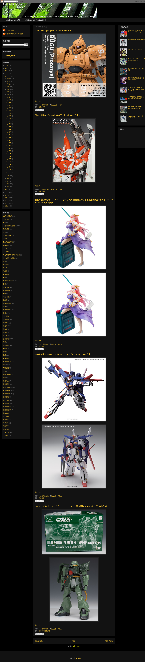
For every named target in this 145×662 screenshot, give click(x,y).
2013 (7, 198)
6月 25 (9, 110)
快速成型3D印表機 (9, 258)
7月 (8, 92)
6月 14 (9, 140)
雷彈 (4, 352)
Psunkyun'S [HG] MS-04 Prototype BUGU (54, 31)
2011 (7, 203)
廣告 (4, 377)
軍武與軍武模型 (8, 280)
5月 (8, 176)
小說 (4, 222)
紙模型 (5, 300)
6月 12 (9, 145)
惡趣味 (5, 326)
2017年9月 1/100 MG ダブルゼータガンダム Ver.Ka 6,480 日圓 (62, 354)
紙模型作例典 (7, 303)
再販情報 (6, 245)
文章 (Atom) (76, 646)
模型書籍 (6, 397)
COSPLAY (6, 432)
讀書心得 (6, 429)
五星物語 (6, 229)
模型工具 (6, 381)
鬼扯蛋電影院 (7, 310)
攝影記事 (6, 423)
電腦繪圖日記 (7, 361)
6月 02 (9, 169)
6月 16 (9, 134)
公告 (4, 232)
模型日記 (6, 384)
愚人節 (5, 335)
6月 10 (9, 151)
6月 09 (9, 153)
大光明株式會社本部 (13, 20)
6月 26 (9, 108)
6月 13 (9, 143)
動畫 (4, 313)
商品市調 (6, 316)
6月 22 (9, 118)
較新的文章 (39, 641)
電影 (4, 364)
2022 (7, 65)
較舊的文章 (109, 641)
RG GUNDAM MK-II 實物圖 (136, 39)
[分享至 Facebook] (41, 110)
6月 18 (9, 129)
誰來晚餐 (6, 416)
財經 (4, 306)
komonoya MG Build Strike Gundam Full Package (136, 31)
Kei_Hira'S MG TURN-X (135, 49)
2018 (7, 73)
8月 (8, 89)
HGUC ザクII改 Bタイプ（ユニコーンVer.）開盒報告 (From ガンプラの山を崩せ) (72, 506)
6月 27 (9, 105)
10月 (8, 84)
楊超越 (5, 348)
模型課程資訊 (7, 406)
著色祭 (5, 332)
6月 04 (9, 167)
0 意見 (60, 105)
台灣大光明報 (7, 235)
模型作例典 (42, 107)
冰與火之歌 (6, 248)
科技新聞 (6, 274)
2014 (7, 195)
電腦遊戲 (6, 358)
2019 (7, 71)
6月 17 (9, 132)
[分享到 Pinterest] (43, 110)
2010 (7, 206)
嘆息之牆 (6, 368)
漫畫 (4, 371)
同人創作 (6, 251)
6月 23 (9, 116)
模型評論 (6, 400)
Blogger (78, 658)
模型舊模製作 (7, 410)
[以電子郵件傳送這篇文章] (36, 110)
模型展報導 (6, 394)
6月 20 (9, 124)
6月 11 (9, 148)
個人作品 (6, 287)
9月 (8, 86)
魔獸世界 (6, 426)
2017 (7, 76)
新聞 (4, 342)
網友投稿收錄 (7, 374)
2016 (7, 190)
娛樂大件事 (6, 290)
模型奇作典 (6, 390)
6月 (8, 95)
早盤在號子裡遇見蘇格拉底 (11, 255)
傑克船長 (6, 323)
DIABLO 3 (6, 436)
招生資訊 (6, 264)
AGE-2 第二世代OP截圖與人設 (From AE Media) (136, 97)
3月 (8, 181)
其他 (4, 261)
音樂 (4, 284)
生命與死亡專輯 (8, 242)
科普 (4, 277)
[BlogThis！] (37, 110)
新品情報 (41, 346)
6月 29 (9, 100)
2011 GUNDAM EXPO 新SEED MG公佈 (135, 117)
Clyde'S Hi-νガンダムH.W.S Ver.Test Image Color (57, 115)
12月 (8, 78)
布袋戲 (5, 238)
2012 (7, 200)
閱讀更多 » (38, 101)
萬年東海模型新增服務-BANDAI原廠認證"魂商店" (135, 107)
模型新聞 (6, 403)
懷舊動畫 (6, 419)
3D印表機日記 (7, 216)
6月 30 (9, 97)
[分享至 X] (39, 110)
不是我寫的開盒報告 (45, 631)
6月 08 (9, 156)
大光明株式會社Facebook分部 (35, 20)
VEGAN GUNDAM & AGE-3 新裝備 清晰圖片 (136, 59)
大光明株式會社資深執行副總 (14, 34)
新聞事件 (6, 345)
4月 (8, 178)
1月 (8, 186)
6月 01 (9, 172)
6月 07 (9, 159)
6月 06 (9, 161)
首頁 (74, 641)
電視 (4, 355)
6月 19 (9, 126)
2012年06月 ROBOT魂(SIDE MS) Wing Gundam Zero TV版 (136, 89)
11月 (8, 81)
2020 (7, 68)
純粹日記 (6, 297)
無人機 (5, 329)
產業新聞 (6, 319)
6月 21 (9, 121)
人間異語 (6, 219)
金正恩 (5, 268)
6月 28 (9, 102)
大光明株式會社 (45, 105)
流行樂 (5, 271)
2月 (8, 184)
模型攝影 (6, 413)
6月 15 (9, 137)
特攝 (4, 293)
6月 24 (9, 113)
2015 (7, 192)
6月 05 (9, 164)
